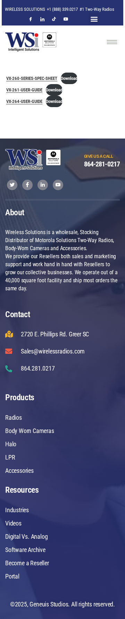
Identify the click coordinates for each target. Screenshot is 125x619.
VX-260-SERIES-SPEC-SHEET (31, 78)
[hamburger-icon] (112, 42)
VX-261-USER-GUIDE (24, 89)
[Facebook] (30, 22)
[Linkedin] (43, 185)
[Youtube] (66, 22)
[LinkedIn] (42, 22)
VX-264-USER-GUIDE (24, 101)
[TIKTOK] (54, 22)
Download (69, 78)
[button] (94, 18)
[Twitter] (12, 185)
